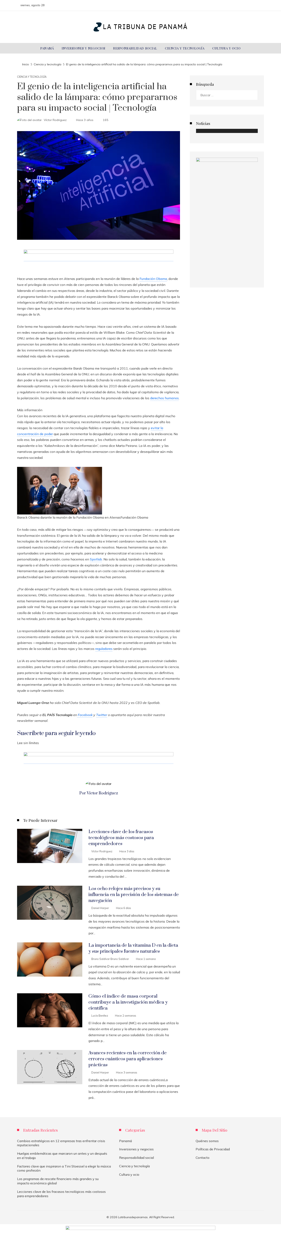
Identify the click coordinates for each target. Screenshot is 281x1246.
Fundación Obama (153, 279)
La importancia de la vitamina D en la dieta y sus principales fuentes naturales (133, 948)
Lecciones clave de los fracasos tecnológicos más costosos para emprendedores (121, 838)
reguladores (104, 649)
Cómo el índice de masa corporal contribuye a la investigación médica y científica (128, 1002)
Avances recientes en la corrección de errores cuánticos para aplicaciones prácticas (127, 1059)
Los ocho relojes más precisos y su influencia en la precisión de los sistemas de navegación (133, 895)
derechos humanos (164, 398)
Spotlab (96, 559)
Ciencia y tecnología (31, 76)
